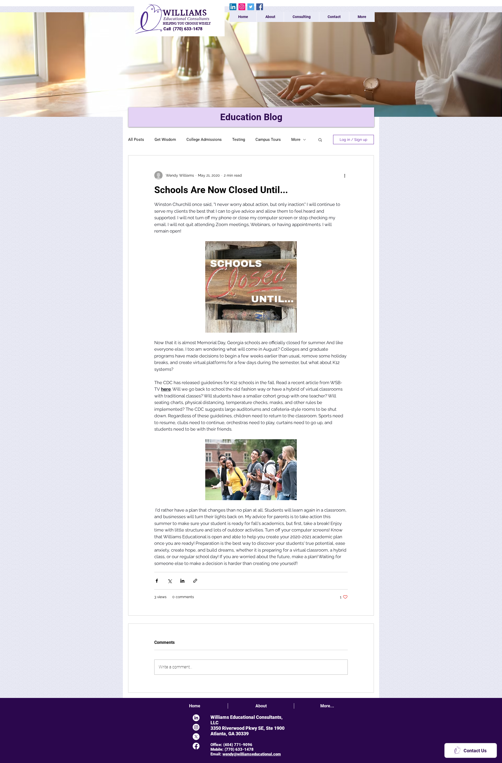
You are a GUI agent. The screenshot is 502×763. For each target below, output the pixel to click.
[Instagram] (241, 6)
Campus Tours (268, 139)
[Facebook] (259, 6)
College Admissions (204, 139)
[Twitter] (250, 6)
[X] (196, 736)
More (295, 139)
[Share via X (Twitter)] (169, 580)
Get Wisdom (165, 139)
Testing (238, 139)
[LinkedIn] (233, 6)
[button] (320, 139)
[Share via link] (195, 580)
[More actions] (344, 175)
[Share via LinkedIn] (182, 580)
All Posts (136, 139)
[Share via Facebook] (156, 580)
